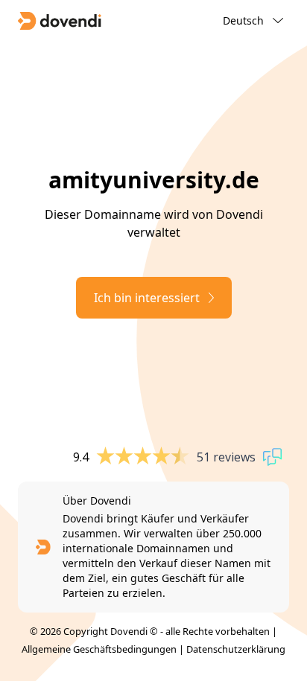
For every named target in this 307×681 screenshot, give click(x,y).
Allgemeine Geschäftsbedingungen (99, 649)
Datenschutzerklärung (235, 649)
